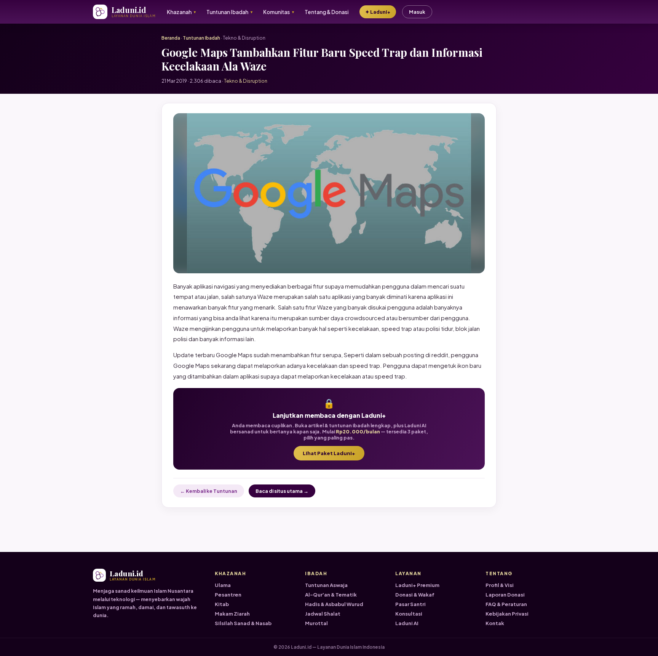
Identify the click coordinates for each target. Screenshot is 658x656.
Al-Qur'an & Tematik (331, 595)
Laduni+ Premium (417, 585)
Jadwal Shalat (322, 614)
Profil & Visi (500, 585)
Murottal (316, 623)
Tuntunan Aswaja (326, 585)
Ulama (223, 585)
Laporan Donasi (505, 595)
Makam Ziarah (232, 614)
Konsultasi (408, 614)
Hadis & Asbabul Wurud (334, 604)
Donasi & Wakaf (414, 595)
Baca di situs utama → (282, 491)
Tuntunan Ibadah (201, 38)
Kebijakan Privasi (507, 614)
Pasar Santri (410, 604)
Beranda (170, 38)
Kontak (495, 623)
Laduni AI (406, 623)
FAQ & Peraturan (506, 604)
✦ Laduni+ (377, 12)
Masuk (417, 12)
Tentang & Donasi (326, 12)
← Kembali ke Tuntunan (208, 491)
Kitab (222, 604)
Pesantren (228, 595)
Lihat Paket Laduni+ (329, 453)
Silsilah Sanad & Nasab (243, 623)
